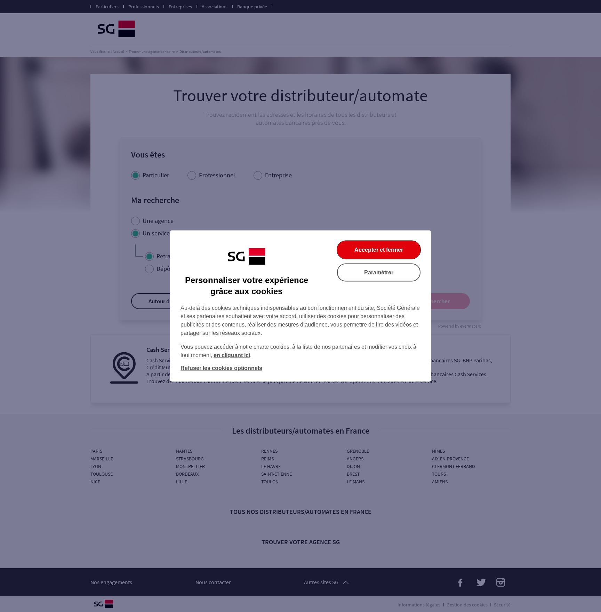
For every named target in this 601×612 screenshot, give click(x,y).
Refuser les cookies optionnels (221, 368)
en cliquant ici (232, 355)
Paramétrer (378, 272)
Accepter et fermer (378, 250)
